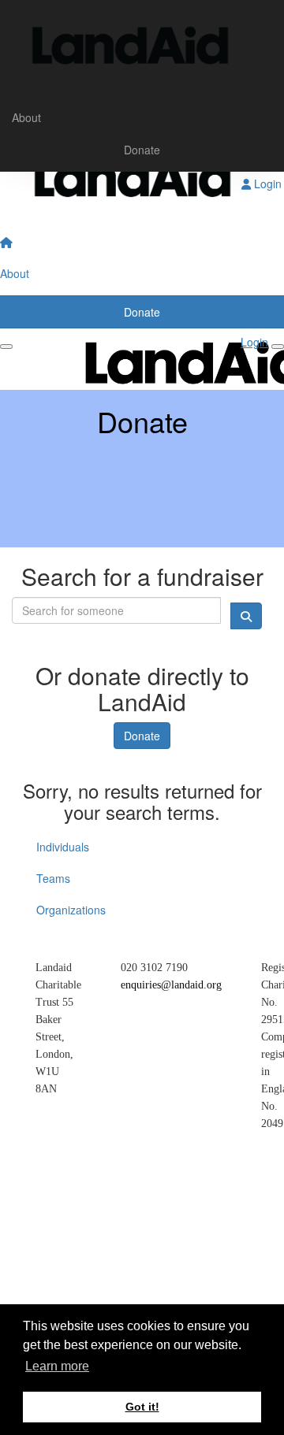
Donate (142, 150)
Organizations (71, 910)
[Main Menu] (6, 346)
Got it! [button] (142, 1406)
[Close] (277, 346)
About (26, 117)
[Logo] (142, 51)
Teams (53, 878)
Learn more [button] (57, 1366)
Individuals (62, 847)
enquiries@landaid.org (171, 985)
